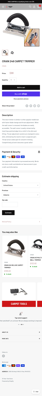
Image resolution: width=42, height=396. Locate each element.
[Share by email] (38, 105)
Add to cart (21, 87)
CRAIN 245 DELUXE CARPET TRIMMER (13, 266)
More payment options (21, 99)
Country (4, 181)
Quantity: (5, 80)
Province (5, 190)
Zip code (5, 200)
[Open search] (30, 7)
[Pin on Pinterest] (30, 105)
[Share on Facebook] (26, 105)
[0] (38, 6)
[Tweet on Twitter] (34, 105)
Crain (4, 66)
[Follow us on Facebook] (3, 356)
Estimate (8, 213)
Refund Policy (6, 222)
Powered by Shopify (8, 381)
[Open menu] (3, 7)
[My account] (34, 7)
